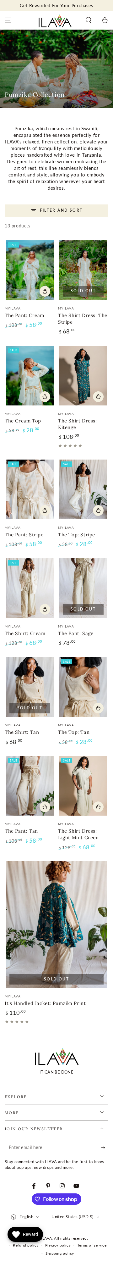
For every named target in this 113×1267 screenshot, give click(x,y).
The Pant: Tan (21, 831)
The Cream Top (23, 421)
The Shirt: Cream (25, 633)
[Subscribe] (104, 1148)
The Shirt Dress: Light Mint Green (78, 834)
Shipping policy (60, 1253)
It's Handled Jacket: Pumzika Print (45, 1003)
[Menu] (8, 20)
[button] (88, 20)
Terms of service (92, 1245)
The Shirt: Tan (22, 732)
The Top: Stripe (76, 535)
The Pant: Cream (24, 315)
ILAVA (46, 1238)
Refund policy (26, 1245)
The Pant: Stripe (24, 535)
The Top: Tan (73, 732)
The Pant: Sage (75, 633)
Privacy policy (58, 1245)
